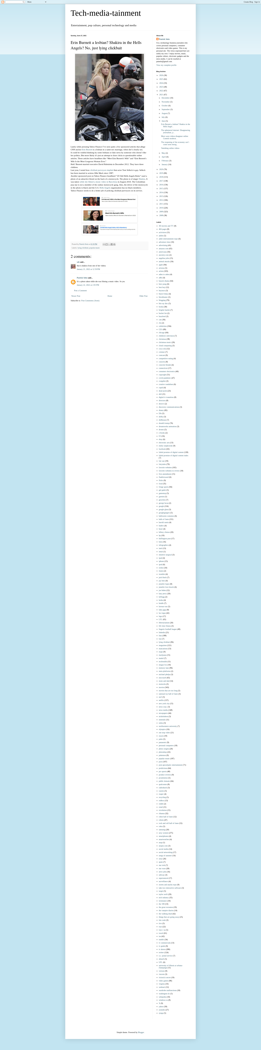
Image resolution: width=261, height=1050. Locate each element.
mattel (161, 658)
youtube (162, 1010)
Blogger (141, 1032)
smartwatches (164, 839)
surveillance (163, 881)
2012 (161, 200)
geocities (162, 500)
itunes (161, 571)
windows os (163, 1000)
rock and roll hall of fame (169, 823)
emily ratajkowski (166, 446)
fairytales (162, 464)
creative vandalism (166, 384)
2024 (161, 83)
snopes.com (163, 846)
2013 (161, 196)
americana (163, 252)
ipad (160, 558)
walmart (162, 987)
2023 (161, 87)
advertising (163, 245)
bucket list (163, 313)
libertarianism (164, 623)
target (161, 891)
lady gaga (162, 610)
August (165, 113)
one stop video (164, 733)
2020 (161, 169)
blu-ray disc (163, 303)
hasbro (161, 526)
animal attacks (164, 261)
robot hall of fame (166, 817)
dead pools (163, 391)
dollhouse (162, 420)
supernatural (163, 878)
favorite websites (165, 468)
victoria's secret (165, 977)
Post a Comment (80, 291)
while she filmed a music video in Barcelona (98, 182)
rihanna (161, 813)
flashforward (164, 477)
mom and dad (164, 681)
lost (160, 639)
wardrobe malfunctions (167, 990)
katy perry (163, 594)
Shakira (142, 179)
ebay (160, 439)
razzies (161, 791)
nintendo (162, 720)
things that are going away (169, 917)
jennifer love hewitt (166, 587)
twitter (161, 952)
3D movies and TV (166, 226)
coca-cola (162, 349)
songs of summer (165, 856)
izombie (162, 574)
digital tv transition (166, 397)
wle (78, 262)
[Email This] (104, 244)
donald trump (164, 423)
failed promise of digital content (171, 452)
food (160, 484)
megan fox (163, 665)
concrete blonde (165, 365)
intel (160, 548)
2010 (161, 208)
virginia (162, 984)
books (161, 307)
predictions (163, 768)
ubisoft (161, 959)
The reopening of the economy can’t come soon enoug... (175, 143)
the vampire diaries (166, 910)
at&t (160, 278)
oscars (161, 736)
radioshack (163, 788)
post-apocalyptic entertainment (170, 765)
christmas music (165, 342)
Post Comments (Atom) (90, 301)
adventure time (164, 242)
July (163, 117)
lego (160, 616)
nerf (160, 697)
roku (160, 826)
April (164, 157)
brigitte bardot (164, 310)
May (164, 153)
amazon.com (163, 249)
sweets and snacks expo (168, 885)
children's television (166, 336)
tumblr (161, 940)
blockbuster (163, 297)
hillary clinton (164, 532)
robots (161, 820)
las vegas (162, 613)
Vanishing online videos (170, 148)
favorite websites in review (169, 471)
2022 (161, 91)
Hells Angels (105, 188)
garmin (161, 497)
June (164, 121)
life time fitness (165, 626)
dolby (161, 417)
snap (160, 843)
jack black (163, 577)
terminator (163, 901)
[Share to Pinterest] (114, 244)
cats (160, 320)
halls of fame (164, 519)
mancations (163, 649)
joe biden (162, 590)
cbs (160, 323)
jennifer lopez (164, 584)
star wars (162, 869)
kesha (161, 600)
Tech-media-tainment (106, 13)
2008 (161, 215)
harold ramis (163, 522)
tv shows (162, 949)
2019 (161, 173)
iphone (161, 561)
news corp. (163, 707)
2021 (161, 95)
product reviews (165, 775)
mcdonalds (163, 662)
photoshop (163, 752)
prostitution (163, 778)
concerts (162, 362)
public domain (164, 781)
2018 (161, 177)
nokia (161, 723)
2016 (161, 185)
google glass (163, 509)
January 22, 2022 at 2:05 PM (88, 285)
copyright (162, 375)
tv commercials (164, 943)
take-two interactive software (170, 888)
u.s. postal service (165, 956)
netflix (161, 700)
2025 (161, 79)
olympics (162, 729)
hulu (160, 542)
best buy (162, 287)
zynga (161, 1013)
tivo (160, 923)
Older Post (143, 296)
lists (160, 636)
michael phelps (164, 674)
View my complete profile (166, 65)
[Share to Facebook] (111, 244)
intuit (161, 552)
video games (163, 981)
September (166, 109)
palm (161, 739)
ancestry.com (164, 255)
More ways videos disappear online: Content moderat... (175, 137)
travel (161, 933)
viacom (161, 974)
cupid (161, 388)
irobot (161, 568)
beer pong (162, 284)
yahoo (161, 1007)
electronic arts (164, 443)
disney (161, 410)
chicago (162, 333)
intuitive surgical (165, 555)
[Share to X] (109, 244)
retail (161, 807)
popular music (94, 248)
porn (160, 762)
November (166, 102)
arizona (161, 268)
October (165, 106)
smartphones (163, 836)
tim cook (162, 920)
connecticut (163, 368)
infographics (163, 545)
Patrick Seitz (82, 278)
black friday (163, 294)
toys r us (162, 930)
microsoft (162, 678)
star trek (162, 865)
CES (160, 329)
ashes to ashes (164, 274)
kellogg (161, 597)
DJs (160, 413)
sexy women (163, 833)
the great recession (166, 907)
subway (161, 875)
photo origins (164, 749)
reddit (161, 804)
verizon (161, 971)
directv (161, 404)
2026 (161, 75)
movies (161, 687)
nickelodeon (163, 716)
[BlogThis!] (106, 244)
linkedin (162, 632)
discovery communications (169, 407)
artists (161, 271)
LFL (160, 619)
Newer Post (75, 296)
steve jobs (162, 872)
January (165, 164)
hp (160, 535)
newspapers (163, 713)
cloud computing (165, 346)
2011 (161, 204)
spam (161, 862)
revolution (163, 810)
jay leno (162, 581)
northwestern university (168, 726)
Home (110, 296)
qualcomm (163, 784)
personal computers (166, 746)
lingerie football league (168, 629)
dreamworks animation (167, 426)
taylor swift (163, 894)
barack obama (164, 281)
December (166, 98)
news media (163, 710)
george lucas (163, 503)
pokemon (162, 755)
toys (160, 927)
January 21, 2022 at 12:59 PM (88, 269)
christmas (162, 339)
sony (160, 859)
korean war (163, 607)
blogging (162, 300)
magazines (163, 645)
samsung (162, 830)
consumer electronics (167, 371)
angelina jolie (164, 258)
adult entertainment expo (168, 239)
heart (161, 529)
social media (163, 849)
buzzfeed (162, 316)
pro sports (162, 771)
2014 (161, 192)
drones (161, 430)
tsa (160, 936)
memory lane (164, 668)
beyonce (162, 291)
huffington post (165, 539)
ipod (160, 565)
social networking (165, 852)
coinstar (162, 352)
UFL (160, 962)
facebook (162, 449)
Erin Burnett (87, 149)
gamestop (162, 493)
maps (161, 652)
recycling (162, 797)
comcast (162, 355)
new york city (164, 704)
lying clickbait (83, 248)
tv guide (162, 946)
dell (160, 394)
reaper (161, 794)
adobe (161, 236)
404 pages (162, 229)
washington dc (164, 994)
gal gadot (162, 490)
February (165, 161)
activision (162, 232)
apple (161, 265)
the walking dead (165, 914)
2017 (161, 181)
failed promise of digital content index (173, 456)
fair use (161, 461)
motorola (162, 684)
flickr (161, 480)
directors (162, 401)
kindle (161, 603)
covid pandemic (165, 378)
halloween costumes (166, 516)
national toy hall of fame (168, 694)
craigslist (162, 381)
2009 (161, 212)
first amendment (165, 474)
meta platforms (164, 671)
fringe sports (163, 487)
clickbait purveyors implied (101, 170)
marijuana (162, 655)
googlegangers (164, 513)
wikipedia (162, 997)
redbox (161, 801)
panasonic (162, 742)
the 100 (161, 904)
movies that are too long (168, 691)
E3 (160, 436)
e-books (162, 433)
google (161, 506)
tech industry (164, 898)
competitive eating (166, 359)
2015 (161, 189)
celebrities (163, 326)
